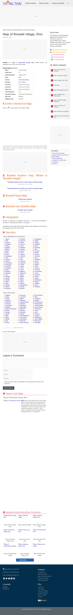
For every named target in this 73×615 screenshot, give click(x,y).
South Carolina (39, 305)
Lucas (22, 269)
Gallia (6, 283)
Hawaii (7, 314)
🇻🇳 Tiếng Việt (6, 589)
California (8, 302)
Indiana (7, 319)
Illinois (7, 317)
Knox (21, 257)
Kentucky (22, 295)
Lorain (22, 268)
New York (22, 320)
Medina (22, 276)
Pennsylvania (38, 302)
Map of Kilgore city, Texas (61, 80)
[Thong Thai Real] (12, 3)
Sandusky (37, 259)
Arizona (7, 298)
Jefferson (23, 256)
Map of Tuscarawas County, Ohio (15, 397)
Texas (36, 310)
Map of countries (44, 3)
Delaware (7, 273)
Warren (37, 278)
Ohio (32, 62)
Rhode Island (38, 303)
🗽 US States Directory (57, 54)
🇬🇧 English (5, 587)
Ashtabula (8, 244)
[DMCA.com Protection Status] (42, 601)
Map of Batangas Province (61, 90)
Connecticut (8, 305)
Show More (23, 560)
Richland (37, 256)
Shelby (37, 264)
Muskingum (38, 239)
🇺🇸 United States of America (58, 52)
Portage (37, 251)
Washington (38, 280)
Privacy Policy (41, 589)
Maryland (22, 300)
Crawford (8, 266)
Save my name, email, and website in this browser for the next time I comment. (24, 382)
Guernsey (8, 288)
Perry (36, 246)
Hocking (22, 249)
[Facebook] (4, 579)
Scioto (36, 261)
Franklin (7, 280)
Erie (6, 274)
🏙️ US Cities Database (57, 59)
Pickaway (37, 247)
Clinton (7, 261)
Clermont (7, 259)
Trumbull (37, 269)
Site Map (40, 596)
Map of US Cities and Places (14, 30)
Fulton (7, 281)
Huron (22, 252)
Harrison (22, 244)
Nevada (22, 314)
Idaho (6, 315)
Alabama (7, 295)
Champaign (8, 256)
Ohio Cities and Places (29, 30)
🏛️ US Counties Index (57, 57)
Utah (36, 312)
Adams (7, 239)
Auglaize (7, 247)
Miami (21, 281)
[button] (68, 3)
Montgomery (23, 285)
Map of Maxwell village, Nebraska (60, 100)
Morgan (22, 286)
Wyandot (37, 286)
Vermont (37, 314)
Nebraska (22, 312)
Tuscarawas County (24, 62)
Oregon (37, 300)
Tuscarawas (38, 271)
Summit (37, 268)
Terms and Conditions (43, 591)
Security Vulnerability (43, 593)
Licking (22, 264)
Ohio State (11, 236)
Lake (21, 259)
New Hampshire (24, 315)
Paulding (37, 244)
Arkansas (8, 300)
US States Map (41, 572)
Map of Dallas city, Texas (60, 75)
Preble (36, 252)
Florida (7, 310)
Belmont (7, 249)
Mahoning (23, 273)
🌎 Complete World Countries (58, 49)
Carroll (7, 254)
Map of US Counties (42, 574)
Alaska (7, 297)
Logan (22, 266)
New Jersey (23, 317)
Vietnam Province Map (43, 578)
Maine (22, 298)
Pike (36, 249)
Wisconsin (38, 320)
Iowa (6, 320)
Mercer (22, 280)
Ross (36, 257)
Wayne (37, 281)
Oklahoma (37, 298)
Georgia (7, 312)
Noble (36, 240)
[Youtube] (9, 579)
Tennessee (38, 309)
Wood (36, 285)
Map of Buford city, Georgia (61, 111)
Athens (7, 246)
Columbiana (8, 263)
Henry (22, 246)
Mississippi (23, 307)
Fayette (7, 278)
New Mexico (23, 319)
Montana (22, 310)
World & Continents (30, 3)
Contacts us (40, 587)
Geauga (7, 285)
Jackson (22, 254)
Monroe (22, 283)
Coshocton (8, 264)
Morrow (22, 288)
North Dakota (38, 295)
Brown (7, 251)
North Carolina (24, 322)
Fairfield (7, 276)
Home (4, 30)
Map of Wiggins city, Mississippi (59, 95)
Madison (22, 271)
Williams (37, 283)
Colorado (7, 303)
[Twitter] (6, 579)
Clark (6, 257)
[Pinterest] (14, 579)
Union (36, 273)
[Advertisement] (25, 49)
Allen (6, 240)
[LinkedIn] (11, 579)
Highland (22, 247)
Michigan (22, 303)
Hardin (22, 242)
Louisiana (23, 297)
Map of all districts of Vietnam (59, 70)
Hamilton (22, 239)
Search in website (42, 594)
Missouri (22, 309)
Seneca (37, 263)
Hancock (22, 240)
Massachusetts (24, 302)
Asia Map (56, 85)
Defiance (7, 271)
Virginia (37, 315)
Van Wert (37, 274)
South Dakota (38, 307)
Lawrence (23, 263)
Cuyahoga (8, 268)
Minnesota (23, 305)
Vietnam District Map (43, 580)
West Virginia (38, 319)
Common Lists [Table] (58, 3)
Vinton (37, 276)
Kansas (7, 322)
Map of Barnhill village (24, 525)
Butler (7, 252)
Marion (22, 274)
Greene (7, 286)
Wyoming (37, 322)
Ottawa (37, 242)
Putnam (37, 254)
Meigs (22, 278)
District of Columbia (10, 309)
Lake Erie (22, 261)
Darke (7, 269)
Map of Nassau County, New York (61, 116)
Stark (36, 266)
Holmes (22, 251)
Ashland (7, 242)
